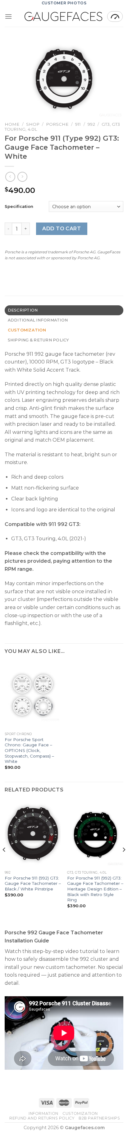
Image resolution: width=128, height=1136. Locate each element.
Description (23, 310)
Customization (80, 1113)
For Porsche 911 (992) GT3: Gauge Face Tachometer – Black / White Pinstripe (33, 883)
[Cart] (115, 16)
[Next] (124, 862)
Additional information (38, 320)
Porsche (57, 124)
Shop (32, 124)
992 (91, 124)
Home (12, 124)
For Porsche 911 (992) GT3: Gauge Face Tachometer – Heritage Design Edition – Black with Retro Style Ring (95, 889)
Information (43, 1113)
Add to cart (61, 229)
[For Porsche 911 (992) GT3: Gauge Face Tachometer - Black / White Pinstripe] (33, 833)
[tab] (64, 310)
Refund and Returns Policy (41, 1118)
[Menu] (8, 16)
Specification (19, 206)
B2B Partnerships (99, 1118)
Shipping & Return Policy (38, 340)
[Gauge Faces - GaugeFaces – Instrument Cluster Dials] (63, 16)
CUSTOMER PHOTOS (64, 3)
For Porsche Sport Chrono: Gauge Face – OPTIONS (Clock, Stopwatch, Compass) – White (29, 750)
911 (78, 124)
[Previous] (4, 862)
